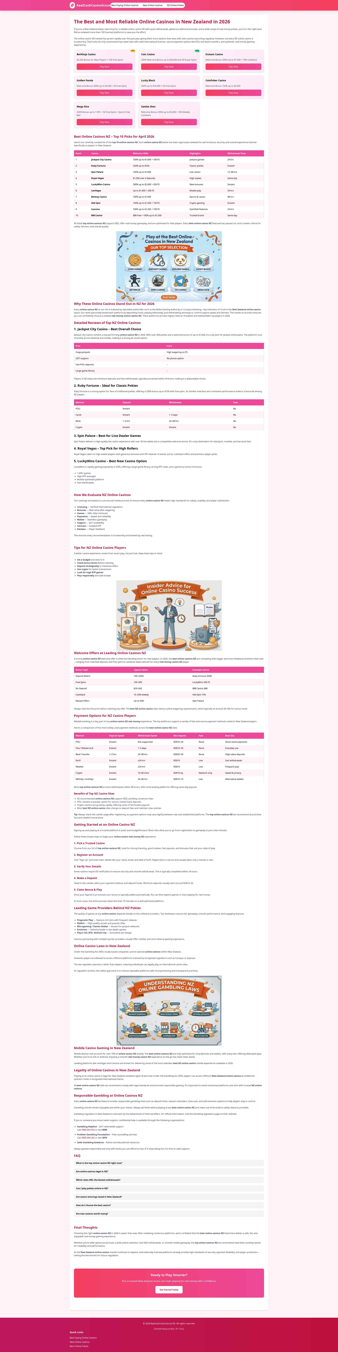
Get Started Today (169, 1289)
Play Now (104, 66)
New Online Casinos (153, 5)
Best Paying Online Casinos (125, 5)
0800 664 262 (88, 1137)
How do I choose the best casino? (93, 1205)
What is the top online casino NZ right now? (99, 1163)
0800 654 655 (88, 1129)
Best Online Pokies (79, 1346)
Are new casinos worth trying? (92, 1213)
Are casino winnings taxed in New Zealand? (99, 1196)
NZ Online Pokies (175, 5)
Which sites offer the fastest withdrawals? (98, 1179)
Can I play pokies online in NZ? (92, 1188)
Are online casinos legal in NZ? (92, 1171)
